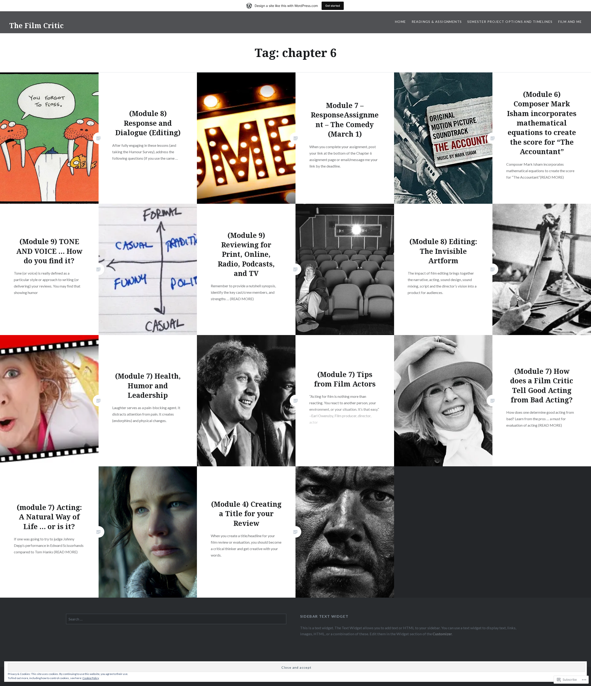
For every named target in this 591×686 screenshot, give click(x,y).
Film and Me (570, 22)
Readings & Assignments (437, 22)
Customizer (442, 634)
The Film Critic (36, 25)
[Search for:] (176, 619)
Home (400, 22)
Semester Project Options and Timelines (509, 22)
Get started (332, 5)
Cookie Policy (90, 678)
